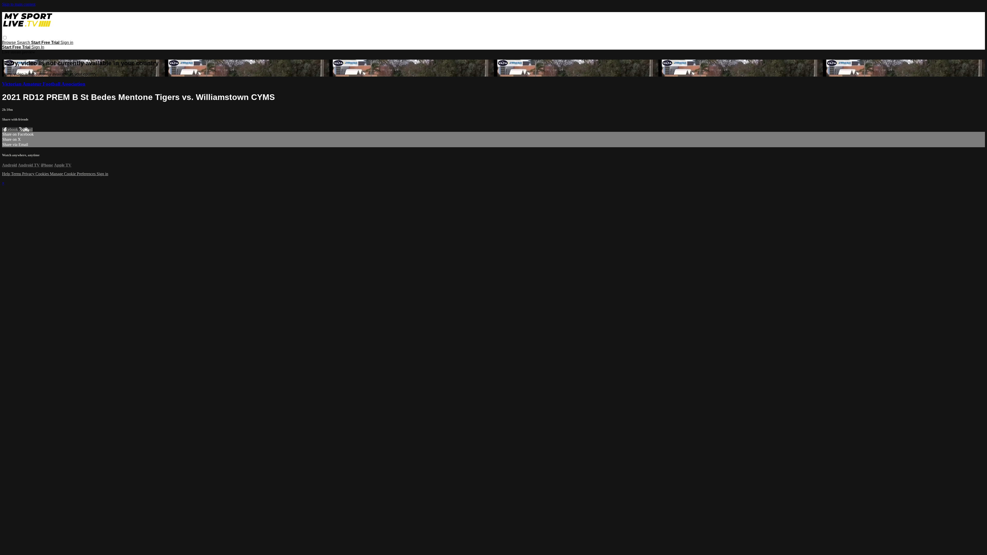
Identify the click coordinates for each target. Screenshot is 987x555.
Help (6, 174)
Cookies (42, 174)
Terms (16, 174)
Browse (9, 42)
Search (24, 42)
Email (28, 129)
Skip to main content (18, 4)
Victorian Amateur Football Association (43, 84)
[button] (4, 37)
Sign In (37, 47)
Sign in (66, 42)
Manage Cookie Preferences (73, 174)
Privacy (28, 174)
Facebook (10, 129)
